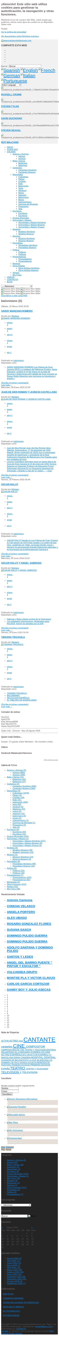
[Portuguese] (14, 81)
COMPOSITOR (35, 1046)
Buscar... (5, 66)
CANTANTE (39, 1039)
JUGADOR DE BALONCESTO (15, 1060)
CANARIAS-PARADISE (13, 1298)
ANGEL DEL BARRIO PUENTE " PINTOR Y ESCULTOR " (29, 964)
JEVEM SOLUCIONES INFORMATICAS (21, 1302)
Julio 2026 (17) (13, 1260)
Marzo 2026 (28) (14, 1270)
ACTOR (5, 1041)
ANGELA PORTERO (21, 912)
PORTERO (6, 1065)
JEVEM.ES (21, 1329)
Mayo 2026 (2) (13, 1265)
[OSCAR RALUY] (9, 491)
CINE (19, 1046)
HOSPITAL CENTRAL (43, 1057)
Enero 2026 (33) (14, 1274)
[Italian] (28, 75)
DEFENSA (51, 1050)
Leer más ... (6, 385)
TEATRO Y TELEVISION (37, 1069)
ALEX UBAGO (17, 917)
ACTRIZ (14, 1041)
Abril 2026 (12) (13, 1267)
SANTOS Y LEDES (20, 956)
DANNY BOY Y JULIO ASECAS (29, 989)
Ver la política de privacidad (13, 32)
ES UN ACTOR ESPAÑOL (36, 1055)
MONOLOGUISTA (28, 1063)
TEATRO (18, 1068)
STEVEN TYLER (10, 106)
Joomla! (4, 1331)
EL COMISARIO (23, 1052)
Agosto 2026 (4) (14, 1258)
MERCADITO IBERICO (13, 1307)
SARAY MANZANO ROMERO (17, 311)
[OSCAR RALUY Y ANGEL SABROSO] (19, 570)
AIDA (21, 1041)
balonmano (18, 360)
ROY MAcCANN (9, 142)
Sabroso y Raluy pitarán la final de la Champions (29, 619)
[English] (29, 70)
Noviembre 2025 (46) (16, 1279)
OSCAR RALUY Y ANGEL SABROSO (21, 563)
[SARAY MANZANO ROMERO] (15, 318)
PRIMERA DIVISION (21, 1065)
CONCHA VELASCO (21, 906)
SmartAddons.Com (43, 1326)
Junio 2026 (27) (14, 1263)
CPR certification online (51, 760)
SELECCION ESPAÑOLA (18, 698)
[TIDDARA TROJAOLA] (12, 644)
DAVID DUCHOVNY (11, 118)
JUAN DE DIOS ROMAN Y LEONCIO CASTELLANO (29, 392)
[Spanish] (10, 70)
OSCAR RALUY (9, 484)
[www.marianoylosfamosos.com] (16, 40)
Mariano (15, 316)
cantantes (7, 1046)
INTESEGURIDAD (11, 1315)
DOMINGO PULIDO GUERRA (27, 935)
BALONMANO (13, 695)
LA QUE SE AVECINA (39, 1060)
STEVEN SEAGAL (11, 130)
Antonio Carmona (19, 900)
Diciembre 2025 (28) (16, 1276)
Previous (10, 1147)
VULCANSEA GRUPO (22, 972)
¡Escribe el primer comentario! (14, 383)
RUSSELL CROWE (11, 94)
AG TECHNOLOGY (11, 1311)
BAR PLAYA (8, 1294)
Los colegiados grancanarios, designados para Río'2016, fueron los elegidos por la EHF (28, 622)
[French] (47, 70)
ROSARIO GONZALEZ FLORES (29, 923)
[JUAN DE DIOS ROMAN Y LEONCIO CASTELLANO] (26, 399)
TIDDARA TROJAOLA (13, 637)
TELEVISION (10, 1072)
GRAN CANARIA (22, 1057)
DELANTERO (8, 1052)
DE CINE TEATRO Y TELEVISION (31, 1050)
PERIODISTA (43, 1062)
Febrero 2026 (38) (15, 1272)
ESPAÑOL (36, 1052)
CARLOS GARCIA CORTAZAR (28, 983)
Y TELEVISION (28, 1072)
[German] (10, 75)
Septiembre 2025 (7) (16, 1283)
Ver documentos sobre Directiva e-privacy (20, 36)
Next (3, 1147)
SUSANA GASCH (19, 929)
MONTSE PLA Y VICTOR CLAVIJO (31, 977)
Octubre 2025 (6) (14, 1281)
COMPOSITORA (9, 1050)
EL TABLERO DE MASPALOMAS (22, 700)
